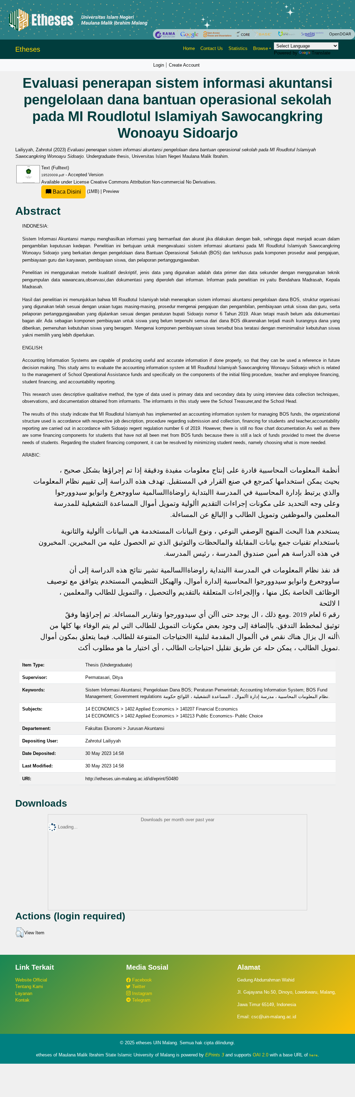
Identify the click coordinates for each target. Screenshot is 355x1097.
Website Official (31, 980)
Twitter (138, 986)
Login (158, 65)
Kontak (22, 1000)
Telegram (140, 1000)
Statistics (238, 48)
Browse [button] (260, 48)
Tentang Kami (29, 986)
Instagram (141, 993)
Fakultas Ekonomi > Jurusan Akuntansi (124, 728)
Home (189, 48)
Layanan (23, 993)
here (313, 1055)
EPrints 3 (214, 1054)
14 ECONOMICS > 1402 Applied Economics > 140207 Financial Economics (161, 709)
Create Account (184, 65)
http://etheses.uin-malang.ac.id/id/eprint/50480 (131, 778)
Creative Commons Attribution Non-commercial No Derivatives (152, 182)
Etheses (27, 49)
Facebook (141, 980)
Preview (111, 191)
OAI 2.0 (260, 1054)
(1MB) (76, 191)
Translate (321, 53)
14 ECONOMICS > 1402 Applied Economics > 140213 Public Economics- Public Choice (174, 715)
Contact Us (211, 48)
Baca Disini (66, 192)
